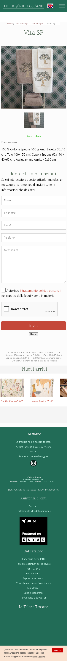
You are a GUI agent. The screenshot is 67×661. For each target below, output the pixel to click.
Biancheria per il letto (33, 559)
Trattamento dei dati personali (33, 511)
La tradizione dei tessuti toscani (33, 442)
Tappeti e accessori (33, 578)
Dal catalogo (22, 23)
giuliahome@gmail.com (33, 479)
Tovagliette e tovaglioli (33, 597)
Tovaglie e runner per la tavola (33, 564)
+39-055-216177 (25, 481)
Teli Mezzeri (33, 588)
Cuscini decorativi (33, 593)
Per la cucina (33, 573)
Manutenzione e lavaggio (33, 456)
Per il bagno (37, 23)
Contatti (33, 451)
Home (10, 23)
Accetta (57, 650)
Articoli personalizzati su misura (33, 447)
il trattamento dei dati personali (40, 290)
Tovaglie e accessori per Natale (33, 583)
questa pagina (38, 657)
